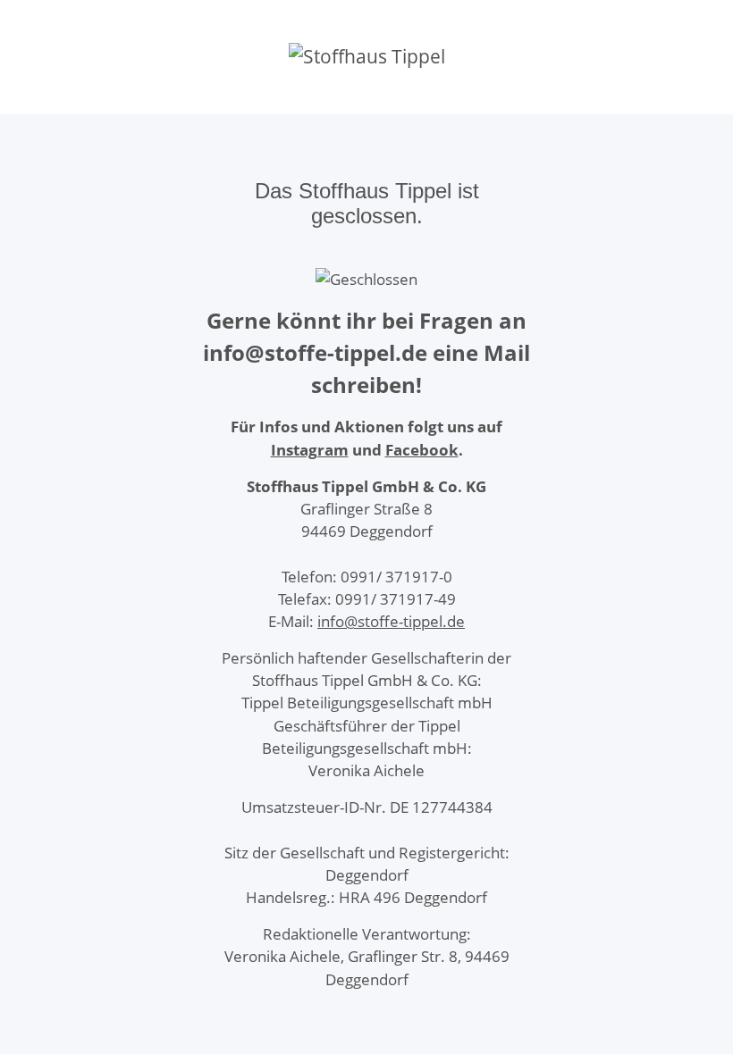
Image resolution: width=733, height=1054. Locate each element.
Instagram (310, 449)
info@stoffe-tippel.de (391, 621)
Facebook (422, 449)
